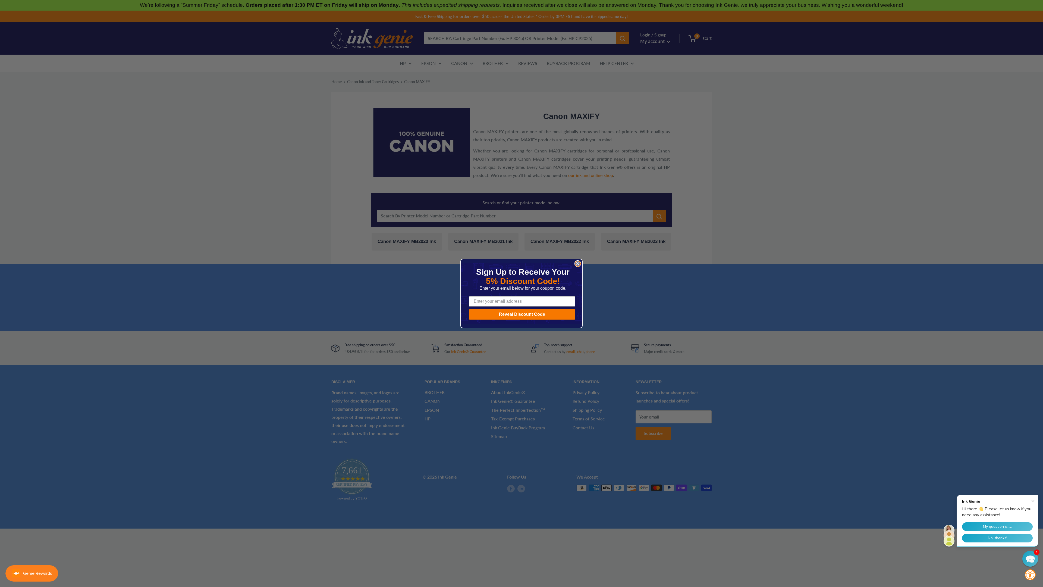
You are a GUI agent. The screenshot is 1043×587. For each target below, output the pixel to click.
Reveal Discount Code (522, 314)
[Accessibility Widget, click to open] (1030, 574)
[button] (1030, 559)
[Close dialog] (577, 263)
